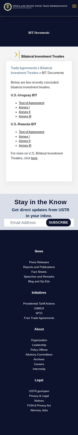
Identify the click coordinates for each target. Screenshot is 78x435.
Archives (39, 359)
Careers (39, 364)
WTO (39, 313)
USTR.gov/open (39, 391)
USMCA (39, 308)
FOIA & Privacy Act (39, 405)
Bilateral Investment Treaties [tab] (42, 56)
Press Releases (39, 262)
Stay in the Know (40, 202)
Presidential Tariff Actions (39, 303)
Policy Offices (39, 349)
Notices (39, 400)
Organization (39, 340)
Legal (39, 380)
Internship (39, 368)
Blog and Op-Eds (39, 281)
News (39, 251)
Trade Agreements (24, 68)
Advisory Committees (39, 354)
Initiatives (39, 292)
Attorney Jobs (39, 410)
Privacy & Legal (39, 395)
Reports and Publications (39, 267)
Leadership (39, 344)
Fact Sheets (39, 271)
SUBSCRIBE (58, 222)
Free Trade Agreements (39, 318)
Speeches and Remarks (39, 276)
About (39, 329)
